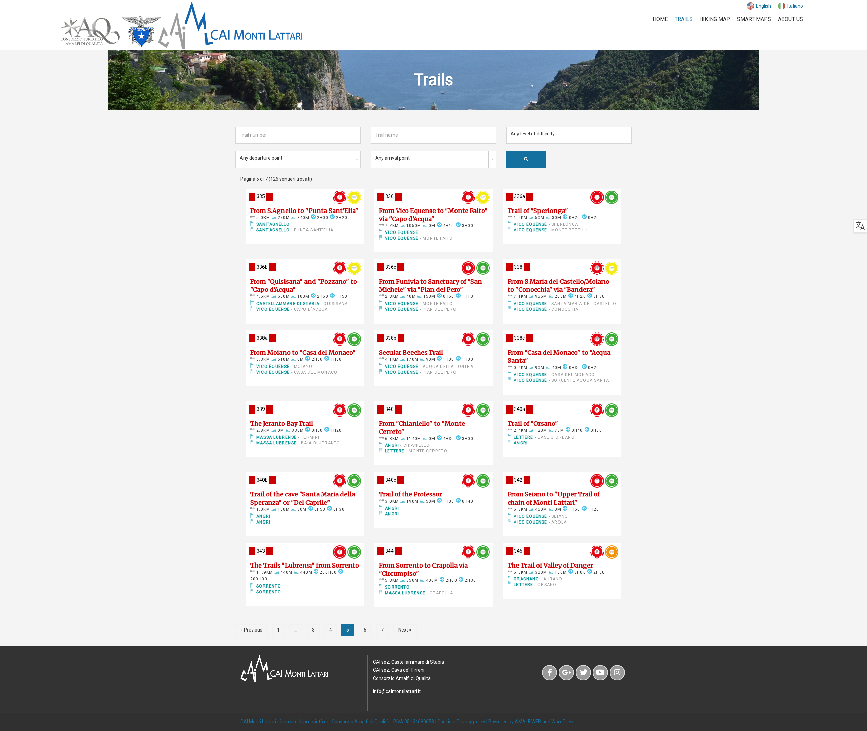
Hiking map (714, 19)
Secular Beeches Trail (411, 352)
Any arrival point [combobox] (392, 158)
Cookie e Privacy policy (461, 721)
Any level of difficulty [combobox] (533, 133)
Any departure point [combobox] (261, 158)
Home (660, 19)
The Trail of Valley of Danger (550, 565)
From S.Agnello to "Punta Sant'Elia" (304, 211)
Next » (404, 630)
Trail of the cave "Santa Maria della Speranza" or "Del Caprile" (302, 498)
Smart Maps (754, 19)
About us (790, 19)
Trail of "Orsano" (533, 423)
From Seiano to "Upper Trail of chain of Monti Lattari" (554, 498)
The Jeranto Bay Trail (281, 423)
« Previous (251, 630)
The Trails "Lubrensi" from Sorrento (304, 565)
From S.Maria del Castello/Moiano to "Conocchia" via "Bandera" (558, 285)
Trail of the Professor (410, 494)
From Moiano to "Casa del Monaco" (303, 352)
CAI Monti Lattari (258, 721)
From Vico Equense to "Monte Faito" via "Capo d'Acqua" (433, 215)
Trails (684, 19)
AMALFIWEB (528, 721)
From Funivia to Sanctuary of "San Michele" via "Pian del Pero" (430, 285)
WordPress (563, 721)
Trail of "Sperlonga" (538, 211)
